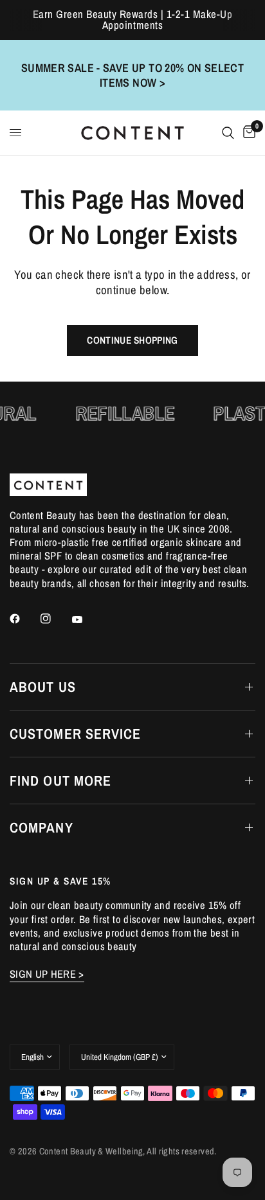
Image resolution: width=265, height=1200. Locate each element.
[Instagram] (55, 618)
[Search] (228, 132)
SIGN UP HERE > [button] (47, 974)
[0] (247, 132)
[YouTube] (86, 620)
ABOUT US (43, 686)
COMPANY (41, 827)
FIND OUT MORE (60, 780)
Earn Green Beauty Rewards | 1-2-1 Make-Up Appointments (133, 19)
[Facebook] (24, 618)
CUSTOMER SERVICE (76, 733)
